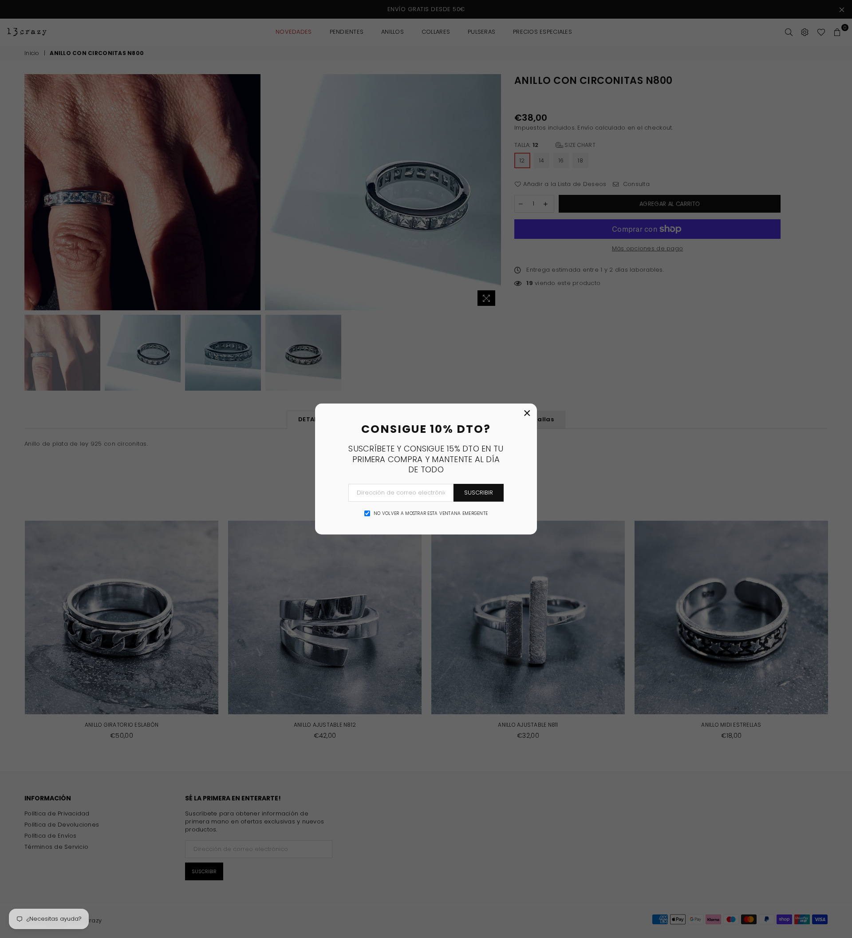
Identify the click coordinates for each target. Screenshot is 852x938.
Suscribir (478, 492)
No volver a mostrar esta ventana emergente (431, 514)
